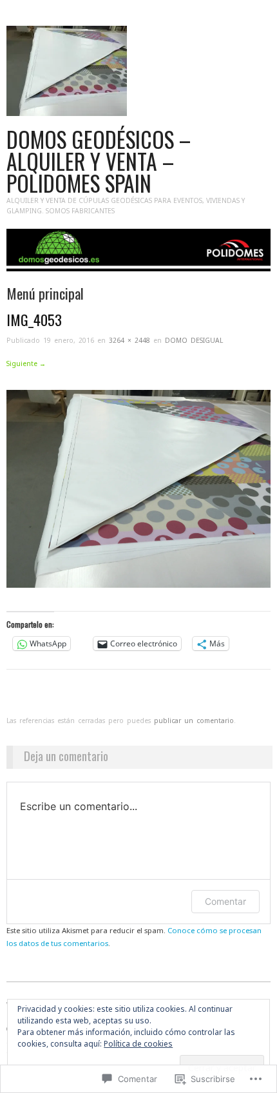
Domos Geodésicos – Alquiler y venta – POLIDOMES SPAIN (98, 161)
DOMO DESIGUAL (194, 340)
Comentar (225, 901)
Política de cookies (138, 1043)
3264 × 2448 (129, 340)
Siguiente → (26, 363)
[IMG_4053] (138, 488)
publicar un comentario (194, 720)
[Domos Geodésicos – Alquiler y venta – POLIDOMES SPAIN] (138, 255)
